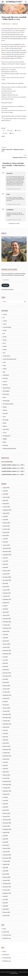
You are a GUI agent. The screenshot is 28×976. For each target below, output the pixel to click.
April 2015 (5, 666)
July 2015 (5, 657)
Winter (4, 442)
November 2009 (7, 823)
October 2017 (6, 596)
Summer (5, 426)
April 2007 (5, 906)
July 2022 (5, 516)
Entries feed (6, 932)
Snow (4, 416)
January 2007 (6, 915)
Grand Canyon (6, 356)
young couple (4, 56)
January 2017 (6, 615)
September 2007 (7, 893)
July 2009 (5, 835)
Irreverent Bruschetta (7, 461)
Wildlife (5, 439)
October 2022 (6, 506)
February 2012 (6, 746)
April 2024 (5, 494)
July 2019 (5, 558)
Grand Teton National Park (9, 359)
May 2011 (5, 765)
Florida (4, 336)
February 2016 (6, 644)
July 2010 (5, 797)
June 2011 (5, 762)
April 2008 (5, 870)
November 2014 (7, 676)
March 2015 (6, 669)
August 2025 (6, 487)
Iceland (5, 368)
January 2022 (6, 526)
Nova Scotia (6, 394)
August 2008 (6, 864)
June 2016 (5, 634)
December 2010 (7, 781)
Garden (5, 349)
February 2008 (6, 877)
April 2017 (5, 609)
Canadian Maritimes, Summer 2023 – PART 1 (12, 474)
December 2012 (7, 714)
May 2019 (5, 564)
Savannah (5, 413)
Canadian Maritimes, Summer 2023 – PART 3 (12, 468)
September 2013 (7, 695)
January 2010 (6, 816)
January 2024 (6, 497)
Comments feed (7, 935)
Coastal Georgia (7, 327)
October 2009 (6, 826)
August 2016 (6, 631)
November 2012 (7, 717)
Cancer (5, 324)
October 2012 (6, 720)
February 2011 (6, 775)
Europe (4, 330)
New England (6, 391)
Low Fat (5, 381)
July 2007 (5, 896)
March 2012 (6, 743)
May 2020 (5, 542)
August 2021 (6, 532)
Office (4, 397)
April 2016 (5, 637)
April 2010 (5, 807)
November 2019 (7, 551)
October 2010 (6, 787)
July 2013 (5, 701)
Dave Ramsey (18, 28)
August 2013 (6, 698)
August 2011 (6, 759)
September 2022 (7, 510)
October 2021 (6, 529)
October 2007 (6, 890)
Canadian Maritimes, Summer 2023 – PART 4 (12, 465)
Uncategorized (6, 435)
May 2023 (5, 500)
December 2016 (7, 618)
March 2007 (6, 909)
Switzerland (6, 429)
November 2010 (7, 784)
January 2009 (6, 851)
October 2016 (6, 625)
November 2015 (7, 650)
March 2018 (6, 586)
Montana (5, 384)
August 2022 (6, 513)
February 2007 (6, 912)
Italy (4, 372)
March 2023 (6, 503)
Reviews (5, 410)
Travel (4, 432)
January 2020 (6, 545)
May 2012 (5, 736)
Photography (6, 400)
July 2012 (5, 730)
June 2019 (5, 561)
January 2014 (6, 689)
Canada (5, 320)
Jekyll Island (6, 375)
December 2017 (7, 593)
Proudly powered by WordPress (8, 972)
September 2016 (7, 628)
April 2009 (5, 842)
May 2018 (5, 583)
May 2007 (5, 902)
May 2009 (5, 839)
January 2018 (6, 590)
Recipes (5, 407)
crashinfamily (10, 209)
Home (4, 365)
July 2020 (5, 538)
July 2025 (5, 491)
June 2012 (5, 733)
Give (4, 352)
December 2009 (7, 819)
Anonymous (9, 173)
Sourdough (5, 420)
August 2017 (6, 602)
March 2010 (6, 810)
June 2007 (5, 899)
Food (4, 343)
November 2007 (7, 886)
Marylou (15, 23)
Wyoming (5, 445)
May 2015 (5, 663)
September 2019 (7, 554)
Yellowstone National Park (9, 448)
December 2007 (7, 883)
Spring (4, 423)
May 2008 (5, 867)
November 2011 (7, 749)
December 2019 (7, 548)
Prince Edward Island (8, 404)
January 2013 (6, 711)
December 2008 (7, 855)
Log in (4, 928)
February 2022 (6, 522)
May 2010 (5, 803)
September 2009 (7, 829)
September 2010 (7, 791)
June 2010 (5, 800)
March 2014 (6, 682)
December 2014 (7, 673)
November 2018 (7, 580)
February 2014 (6, 685)
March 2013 (6, 704)
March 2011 (6, 771)
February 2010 (6, 813)
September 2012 (7, 724)
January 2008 (6, 880)
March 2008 (6, 874)
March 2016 (6, 641)
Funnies (5, 346)
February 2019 (6, 570)
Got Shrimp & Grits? (14, 1)
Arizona (5, 314)
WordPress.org (7, 938)
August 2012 (6, 727)
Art (4, 317)
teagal (8, 194)
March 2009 (6, 845)
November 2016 (7, 621)
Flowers (5, 340)
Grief (4, 362)
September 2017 (7, 599)
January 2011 (6, 778)
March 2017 (6, 612)
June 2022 (5, 519)
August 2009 (6, 832)
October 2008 (6, 861)
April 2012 (5, 740)
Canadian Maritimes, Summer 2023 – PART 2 (12, 471)
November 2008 (7, 858)
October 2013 (6, 692)
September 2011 (7, 756)
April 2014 (5, 679)
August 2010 (6, 794)
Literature (5, 378)
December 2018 (7, 577)
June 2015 (5, 660)
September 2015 (7, 653)
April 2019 (5, 567)
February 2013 (6, 708)
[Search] (24, 2)
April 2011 (5, 768)
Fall (4, 333)
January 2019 (6, 574)
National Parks (6, 388)
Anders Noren (14, 973)
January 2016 (6, 647)
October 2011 (6, 752)
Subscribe (5, 285)
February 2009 (6, 848)
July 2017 (5, 605)
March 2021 (6, 535)
